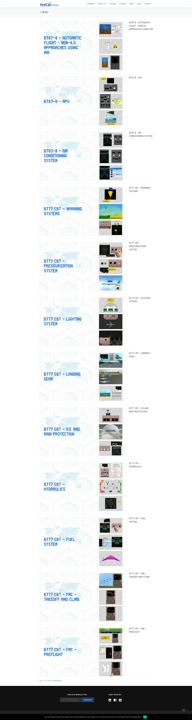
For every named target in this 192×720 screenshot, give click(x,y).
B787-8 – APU (135, 77)
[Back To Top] (183, 710)
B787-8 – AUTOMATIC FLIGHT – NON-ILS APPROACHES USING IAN (141, 25)
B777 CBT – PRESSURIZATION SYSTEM (137, 246)
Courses (122, 3)
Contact (148, 3)
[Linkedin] (109, 700)
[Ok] (189, 717)
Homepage (91, 3)
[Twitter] (120, 700)
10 (60, 681)
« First (49, 681)
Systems (112, 3)
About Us (102, 3)
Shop (139, 3)
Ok (145, 717)
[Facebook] (115, 700)
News (131, 3)
